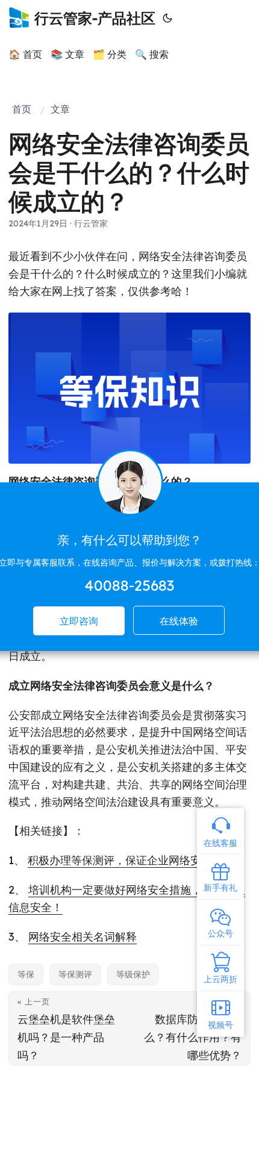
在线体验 (179, 621)
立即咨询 (79, 621)
